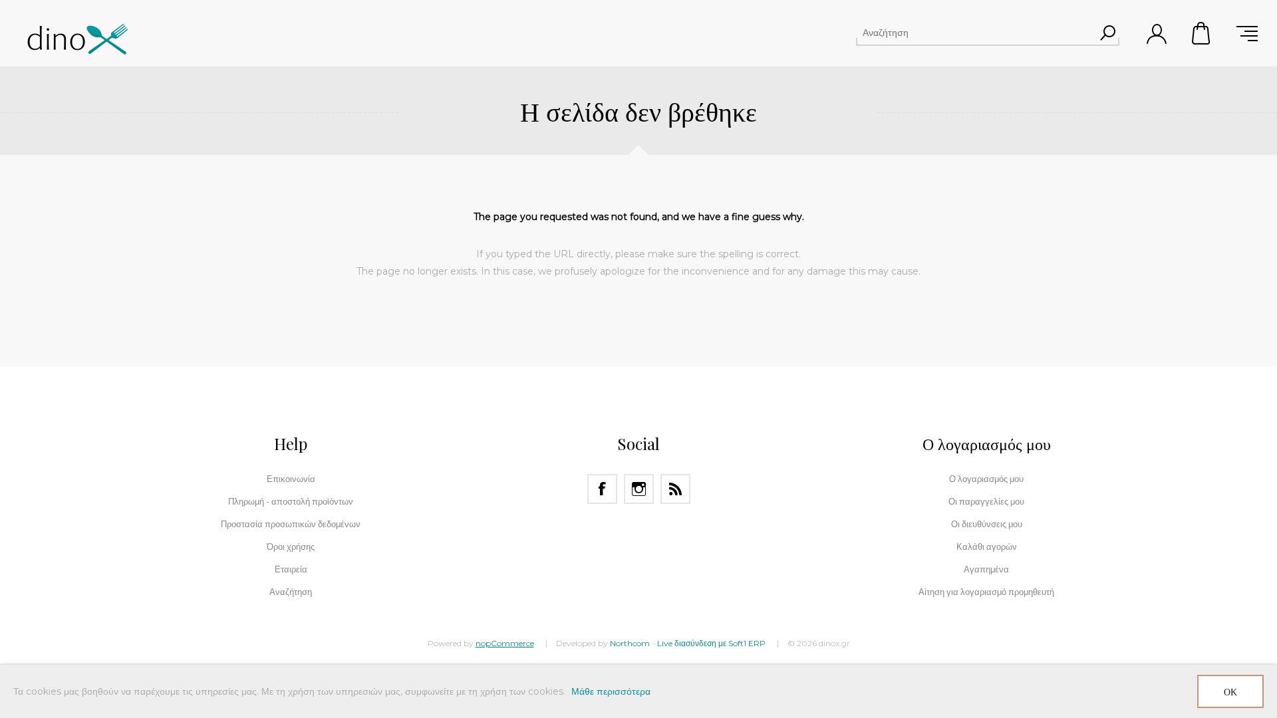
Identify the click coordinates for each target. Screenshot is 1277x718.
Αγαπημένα (986, 569)
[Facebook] (602, 489)
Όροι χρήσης (291, 546)
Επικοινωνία (291, 478)
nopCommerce (505, 643)
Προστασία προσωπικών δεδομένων (290, 524)
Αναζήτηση (1107, 33)
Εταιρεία (291, 569)
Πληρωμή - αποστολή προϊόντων (290, 501)
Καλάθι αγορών (1202, 33)
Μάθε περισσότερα (610, 691)
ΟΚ (1230, 691)
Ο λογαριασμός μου (986, 478)
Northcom (630, 643)
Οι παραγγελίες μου (986, 501)
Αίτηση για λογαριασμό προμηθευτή (986, 591)
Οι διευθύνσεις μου (986, 524)
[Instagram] (639, 489)
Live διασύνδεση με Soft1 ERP (711, 643)
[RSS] (675, 489)
